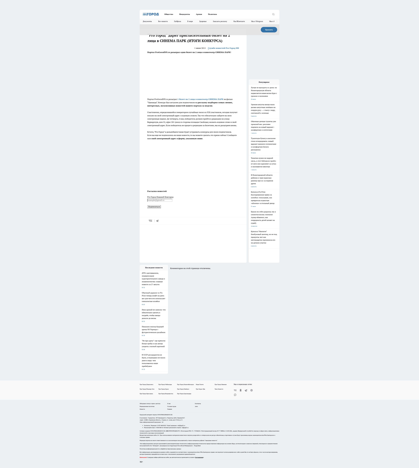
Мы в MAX (273, 21)
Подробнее (197, 445)
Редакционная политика (147, 406)
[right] (276, 21)
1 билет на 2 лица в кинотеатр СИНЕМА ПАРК (200, 99)
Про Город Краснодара (184, 393)
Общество (168, 14)
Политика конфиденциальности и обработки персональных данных (160, 449)
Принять (269, 30)
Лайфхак (177, 21)
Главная (169, 409)
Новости (142, 409)
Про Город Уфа (200, 389)
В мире (190, 21)
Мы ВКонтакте (239, 21)
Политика (212, 14)
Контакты (198, 403)
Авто (196, 406)
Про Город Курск (163, 389)
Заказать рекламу (220, 21)
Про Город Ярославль (146, 393)
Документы (147, 21)
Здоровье (203, 21)
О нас (169, 403)
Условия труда (171, 406)
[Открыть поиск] (273, 14)
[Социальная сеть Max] (235, 394)
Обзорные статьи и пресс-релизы (150, 403)
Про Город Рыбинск (183, 389)
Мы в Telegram (257, 21)
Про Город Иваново (221, 384)
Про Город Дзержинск (146, 384)
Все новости (163, 21)
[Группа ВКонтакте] (235, 390)
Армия (199, 14)
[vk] (151, 220)
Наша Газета (199, 384)
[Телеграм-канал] (246, 390)
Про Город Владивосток (165, 393)
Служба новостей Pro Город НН (223, 48)
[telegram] (158, 220)
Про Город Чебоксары (165, 384)
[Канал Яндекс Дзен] (251, 390)
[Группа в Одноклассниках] (240, 390)
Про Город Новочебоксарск (185, 384)
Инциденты (184, 14)
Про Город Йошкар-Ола (147, 389)
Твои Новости (219, 389)
